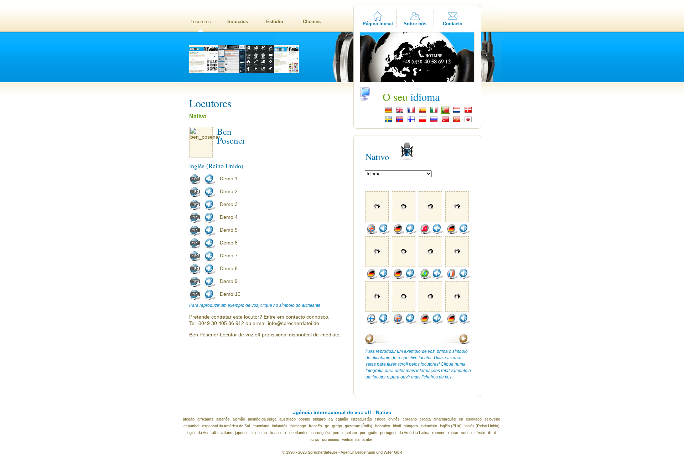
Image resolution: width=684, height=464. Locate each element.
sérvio (480, 433)
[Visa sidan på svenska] (388, 121)
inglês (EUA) (451, 426)
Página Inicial (378, 23)
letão (263, 433)
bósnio (304, 419)
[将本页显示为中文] (456, 121)
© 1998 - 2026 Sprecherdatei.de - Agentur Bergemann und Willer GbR (342, 452)
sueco (466, 433)
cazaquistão (361, 419)
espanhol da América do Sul (226, 426)
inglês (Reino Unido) (482, 426)
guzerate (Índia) (358, 426)
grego (337, 426)
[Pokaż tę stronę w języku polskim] (422, 121)
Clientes (312, 21)
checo (380, 419)
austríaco (287, 419)
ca (330, 419)
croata (425, 419)
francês (315, 426)
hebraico (382, 426)
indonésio (429, 426)
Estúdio (274, 21)
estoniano (261, 426)
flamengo (298, 426)
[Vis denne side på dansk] (468, 111)
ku (254, 433)
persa (338, 433)
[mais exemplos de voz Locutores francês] (452, 277)
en (461, 419)
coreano (410, 419)
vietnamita (350, 439)
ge (327, 426)
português (368, 433)
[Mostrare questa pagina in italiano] (434, 111)
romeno (438, 433)
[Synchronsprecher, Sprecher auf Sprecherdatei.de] (388, 111)
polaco (351, 433)
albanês (223, 419)
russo (453, 433)
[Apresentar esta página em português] (445, 111)
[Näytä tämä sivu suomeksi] (411, 121)
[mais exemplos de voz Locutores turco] (425, 233)
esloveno (492, 419)
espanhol (191, 426)
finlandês (279, 426)
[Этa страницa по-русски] (434, 121)
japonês (242, 433)
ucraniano (330, 439)
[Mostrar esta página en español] (422, 111)
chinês (394, 419)
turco (314, 439)
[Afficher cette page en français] (411, 111)
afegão (189, 419)
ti (495, 433)
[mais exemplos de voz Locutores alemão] (398, 233)
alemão (239, 419)
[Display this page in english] (399, 111)
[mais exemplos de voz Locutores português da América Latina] (425, 277)
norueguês (320, 433)
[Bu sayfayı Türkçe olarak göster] (445, 121)
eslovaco (474, 419)
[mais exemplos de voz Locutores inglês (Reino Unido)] (372, 233)
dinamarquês (445, 419)
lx (285, 433)
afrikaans (205, 419)
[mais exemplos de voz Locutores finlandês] (372, 322)
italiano (226, 433)
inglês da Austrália (202, 433)
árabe (367, 439)
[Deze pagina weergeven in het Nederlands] (456, 111)
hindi (397, 426)
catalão (342, 419)
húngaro (411, 426)
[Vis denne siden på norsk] (399, 121)
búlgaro (319, 419)
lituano (275, 433)
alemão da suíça (262, 419)
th (489, 433)
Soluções (237, 21)
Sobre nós (415, 23)
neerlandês (299, 433)
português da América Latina (404, 433)
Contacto (452, 23)
